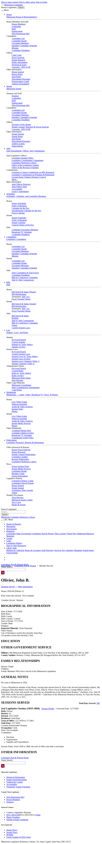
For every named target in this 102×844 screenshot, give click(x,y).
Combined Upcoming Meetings (25, 230)
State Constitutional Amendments (26, 387)
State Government (23, 534)
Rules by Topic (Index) (21, 373)
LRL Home (6, 566)
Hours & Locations (33, 550)
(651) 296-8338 (13, 815)
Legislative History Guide (22, 481)
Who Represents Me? (21, 34)
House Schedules (19, 203)
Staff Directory (47, 550)
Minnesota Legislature (13, 5)
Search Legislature (9, 7)
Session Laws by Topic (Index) (25, 356)
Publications (11, 440)
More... (15, 179)
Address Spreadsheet (20, 84)
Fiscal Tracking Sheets (21, 299)
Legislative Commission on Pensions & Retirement (33, 175)
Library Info (11, 548)
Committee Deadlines (21, 50)
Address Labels (18, 144)
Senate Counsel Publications (23, 454)
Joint (8, 148)
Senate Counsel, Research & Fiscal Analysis (30, 127)
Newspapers (11, 529)
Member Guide (18, 473)
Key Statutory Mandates (72, 550)
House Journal (18, 72)
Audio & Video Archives (22, 407)
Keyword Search (19, 340)
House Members (19, 24)
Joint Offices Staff (19, 187)
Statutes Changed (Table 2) (23, 363)
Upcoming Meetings (20, 43)
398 (98, 703)
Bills (8, 282)
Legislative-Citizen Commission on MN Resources (33, 172)
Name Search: (7, 760)
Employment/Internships (16, 780)
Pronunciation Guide (20, 81)
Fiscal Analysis (18, 57)
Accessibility (17, 189)
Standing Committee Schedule (24, 45)
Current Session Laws (21, 328)
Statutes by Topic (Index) (22, 344)
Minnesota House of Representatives (21, 17)
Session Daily (17, 409)
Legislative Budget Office (22, 158)
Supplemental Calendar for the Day (26, 210)
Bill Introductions (19, 294)
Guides (9, 538)
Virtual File (71, 534)
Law (8, 330)
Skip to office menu (27, 2)
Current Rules (17, 371)
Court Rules (17, 390)
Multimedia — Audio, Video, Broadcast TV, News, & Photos (32, 395)
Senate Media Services (21, 423)
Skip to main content (9, 2)
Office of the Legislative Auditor (25, 165)
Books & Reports (13, 524)
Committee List (18, 38)
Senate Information (20, 476)
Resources (22, 545)
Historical (10, 531)
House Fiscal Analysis (21, 450)
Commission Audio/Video (22, 438)
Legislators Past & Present (23, 483)
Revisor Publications (20, 459)
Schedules (10, 194)
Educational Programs (21, 79)
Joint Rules (16, 77)
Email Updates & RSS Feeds (18, 837)
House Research (18, 60)
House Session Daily (20, 466)
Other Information (25, 587)
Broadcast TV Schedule (22, 232)
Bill (23, 297)
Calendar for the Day (20, 208)
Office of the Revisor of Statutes (25, 167)
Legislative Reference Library (24, 163)
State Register (17, 380)
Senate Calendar (18, 222)
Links (8, 541)
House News (11, 830)
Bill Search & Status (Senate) (24, 304)
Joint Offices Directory (21, 184)
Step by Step (11, 545)
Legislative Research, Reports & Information (25, 442)
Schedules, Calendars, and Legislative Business (26, 196)
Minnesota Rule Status (21, 378)
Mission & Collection (15, 550)
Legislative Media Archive (23, 433)
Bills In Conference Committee (25, 277)
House (9, 14)
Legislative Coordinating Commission (27, 160)
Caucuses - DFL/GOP (21, 67)
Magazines (10, 526)
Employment (17, 31)
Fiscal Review (18, 497)
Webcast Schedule (19, 404)
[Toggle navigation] (2, 10)
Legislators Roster (19, 471)
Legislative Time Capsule (22, 490)
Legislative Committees (16, 239)
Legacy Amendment (20, 191)
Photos (14, 411)
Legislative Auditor (20, 457)
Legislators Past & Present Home (15, 564)
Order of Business (19, 206)
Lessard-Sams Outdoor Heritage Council (29, 177)
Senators (15, 96)
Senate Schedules (19, 218)
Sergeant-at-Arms (19, 65)
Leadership (16, 26)
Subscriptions (17, 146)
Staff (14, 29)
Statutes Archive (18, 347)
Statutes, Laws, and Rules (17, 332)
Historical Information (15, 777)
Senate (9, 86)
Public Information (19, 62)
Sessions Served (8, 587)
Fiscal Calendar (18, 213)
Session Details (47, 708)
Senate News (11, 832)
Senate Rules (17, 136)
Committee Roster (19, 41)
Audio (24, 402)
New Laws (16, 502)
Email (37, 815)
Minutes (15, 48)
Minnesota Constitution (21, 385)
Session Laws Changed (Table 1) (25, 361)
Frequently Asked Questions (18, 787)
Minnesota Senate (13, 89)
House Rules (17, 74)
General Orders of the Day (23, 225)
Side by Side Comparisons (23, 280)
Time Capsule (60, 534)
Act (27, 297)
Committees (11, 237)
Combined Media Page (21, 430)
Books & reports (19, 505)
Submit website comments (17, 819)
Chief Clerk (17, 55)
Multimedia (11, 392)
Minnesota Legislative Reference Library (18, 517)
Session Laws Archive (21, 359)
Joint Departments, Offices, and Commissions (25, 151)
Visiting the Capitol (14, 782)
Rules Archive (18, 375)
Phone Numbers (13, 817)
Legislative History (14, 543)
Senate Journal (18, 134)
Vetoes (14, 325)
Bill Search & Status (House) (24, 292)
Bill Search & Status (20, 316)
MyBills (15, 318)
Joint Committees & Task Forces (25, 273)
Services (57, 550)
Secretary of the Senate (21, 124)
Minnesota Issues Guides (22, 500)
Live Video (16, 402)
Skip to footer (41, 2)
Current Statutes (18, 342)
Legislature (11, 534)
